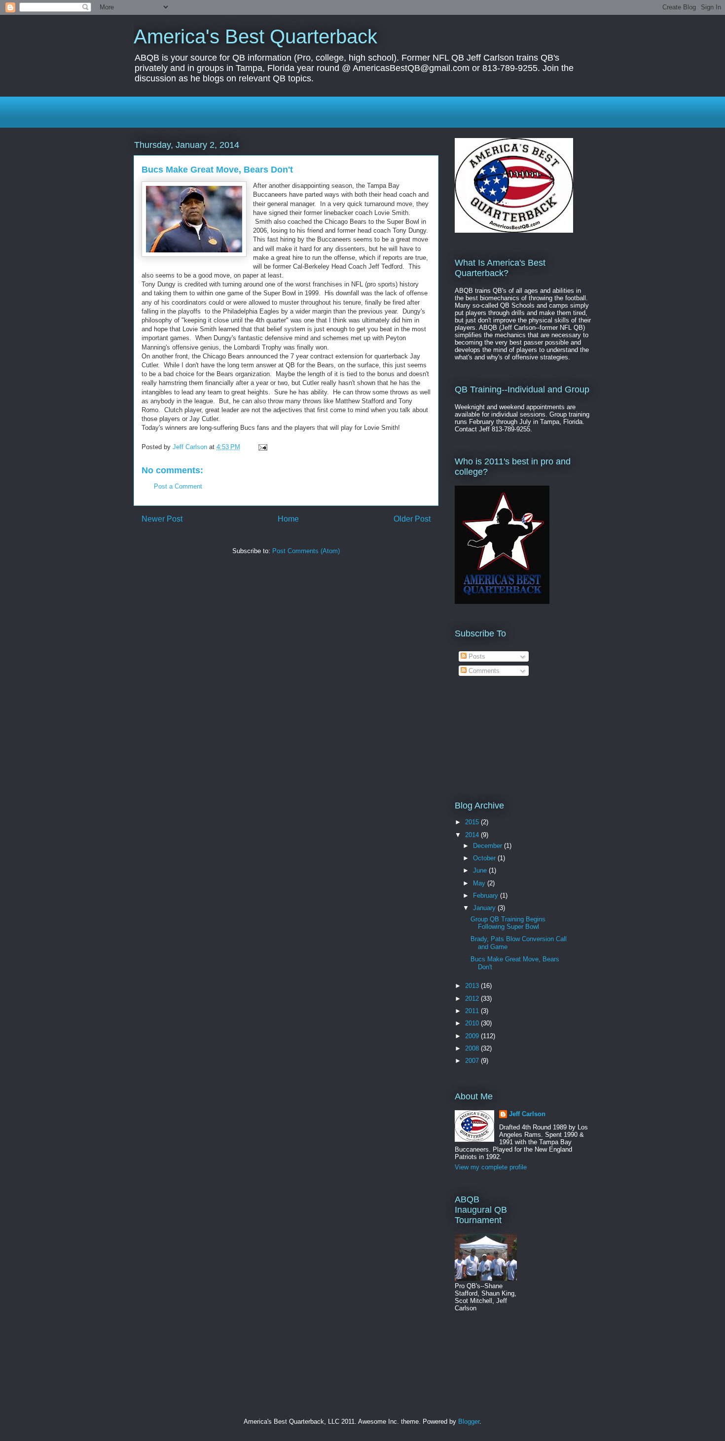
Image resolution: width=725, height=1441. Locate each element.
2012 (473, 998)
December (488, 845)
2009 (473, 1036)
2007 (473, 1060)
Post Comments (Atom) (306, 551)
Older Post (412, 519)
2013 (473, 985)
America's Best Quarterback (255, 36)
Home (288, 519)
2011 (473, 1011)
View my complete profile (491, 1167)
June (481, 870)
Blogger (468, 1421)
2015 (473, 822)
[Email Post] (262, 447)
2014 (473, 835)
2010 (473, 1023)
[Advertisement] (249, 111)
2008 (473, 1048)
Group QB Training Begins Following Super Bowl (508, 923)
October (485, 858)
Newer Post (162, 519)
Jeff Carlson (527, 1114)
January (485, 908)
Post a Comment (178, 486)
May (480, 883)
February (486, 895)
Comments (483, 670)
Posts (476, 656)
